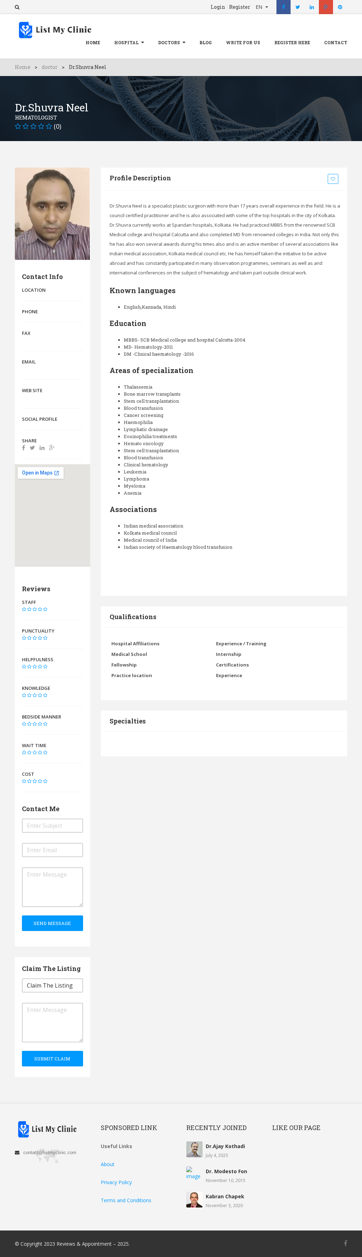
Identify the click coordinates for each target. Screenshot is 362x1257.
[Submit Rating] (24, 609)
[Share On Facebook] (23, 448)
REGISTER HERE (292, 42)
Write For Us (243, 42)
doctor (50, 67)
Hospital (126, 42)
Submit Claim (52, 1058)
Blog (205, 42)
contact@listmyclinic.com (49, 1152)
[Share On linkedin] (42, 448)
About (108, 1164)
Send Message (52, 923)
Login (218, 7)
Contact (335, 42)
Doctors (169, 42)
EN (260, 7)
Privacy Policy (116, 1182)
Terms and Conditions (126, 1200)
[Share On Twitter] (32, 448)
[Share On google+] (51, 448)
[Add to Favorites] (334, 179)
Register (239, 7)
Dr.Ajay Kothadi (225, 1146)
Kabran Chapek (225, 1196)
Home (93, 42)
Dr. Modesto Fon (226, 1171)
